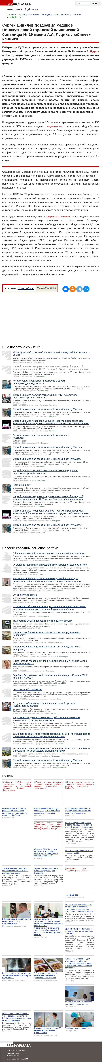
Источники (33, 14)
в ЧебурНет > (14, 17)
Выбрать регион (13, 1056)
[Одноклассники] (72, 289)
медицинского (55, 126)
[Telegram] (79, 289)
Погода (46, 14)
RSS (26, 1059)
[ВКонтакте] (65, 289)
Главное (11, 14)
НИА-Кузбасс (26, 288)
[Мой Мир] (86, 289)
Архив (21, 14)
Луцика (94, 51)
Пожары (76, 14)
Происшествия (61, 14)
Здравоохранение (58, 216)
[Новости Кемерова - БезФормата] (16, 3)
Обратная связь (13, 1054)
